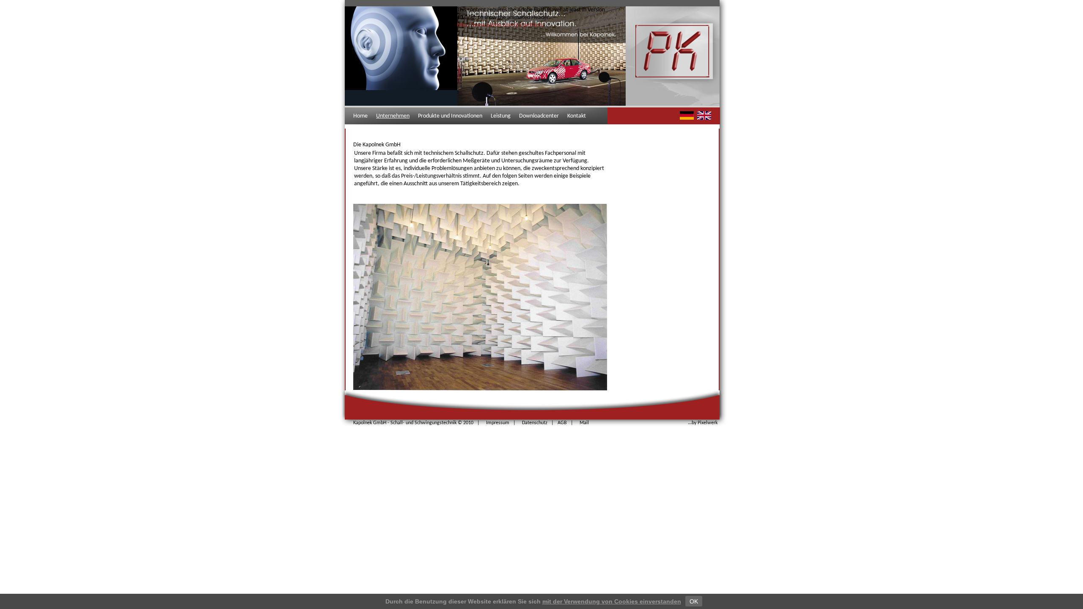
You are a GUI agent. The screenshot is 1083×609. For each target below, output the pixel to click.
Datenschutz (534, 422)
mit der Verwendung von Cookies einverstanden (611, 601)
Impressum (497, 422)
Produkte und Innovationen (450, 116)
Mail (584, 422)
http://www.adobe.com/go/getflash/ (500, 25)
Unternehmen (393, 116)
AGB (562, 422)
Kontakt (576, 116)
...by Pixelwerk (702, 422)
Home (360, 116)
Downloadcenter (539, 116)
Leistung (501, 116)
